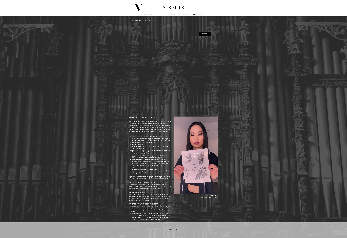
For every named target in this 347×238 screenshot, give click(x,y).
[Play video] (196, 155)
